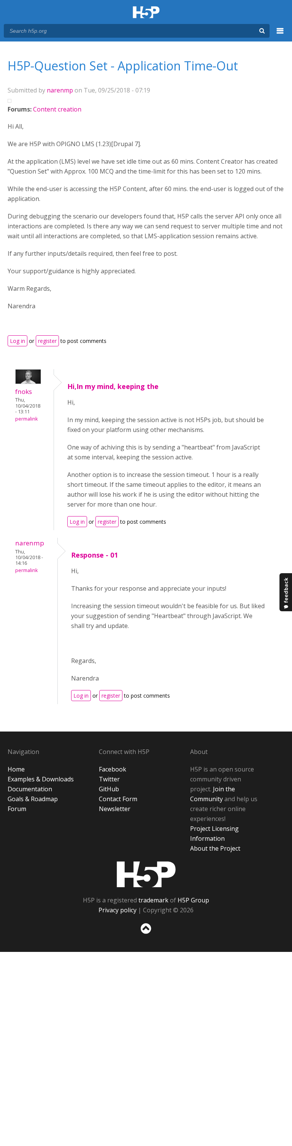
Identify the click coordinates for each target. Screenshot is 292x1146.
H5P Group (193, 900)
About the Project (215, 848)
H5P (146, 874)
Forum (17, 809)
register (47, 340)
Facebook (112, 769)
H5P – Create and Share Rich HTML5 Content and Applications (146, 12)
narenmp (60, 90)
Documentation (30, 789)
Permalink (26, 419)
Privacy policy (117, 910)
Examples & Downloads (41, 779)
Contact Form (118, 799)
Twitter (109, 779)
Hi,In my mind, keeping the (113, 386)
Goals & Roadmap (33, 799)
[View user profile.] (28, 382)
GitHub (109, 789)
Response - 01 (94, 554)
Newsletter (114, 809)
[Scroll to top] (146, 935)
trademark (153, 900)
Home (16, 769)
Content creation (57, 109)
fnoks (23, 391)
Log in (17, 340)
